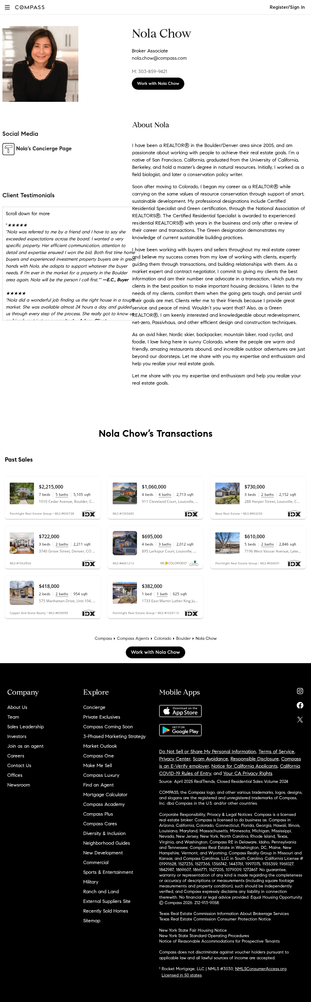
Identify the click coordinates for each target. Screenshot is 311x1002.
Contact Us (19, 765)
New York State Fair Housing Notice (193, 930)
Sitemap (91, 921)
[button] (7, 7)
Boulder (183, 638)
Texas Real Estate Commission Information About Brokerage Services (224, 913)
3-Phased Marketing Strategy (114, 736)
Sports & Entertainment (108, 872)
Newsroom (18, 785)
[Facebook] (300, 704)
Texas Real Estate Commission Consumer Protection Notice (215, 919)
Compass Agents (133, 638)
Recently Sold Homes (105, 911)
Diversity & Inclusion (104, 833)
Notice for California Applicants (244, 766)
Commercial (95, 862)
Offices (14, 775)
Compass (103, 638)
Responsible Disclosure (255, 759)
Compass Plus (98, 814)
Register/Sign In (287, 7)
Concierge (94, 707)
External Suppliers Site (107, 901)
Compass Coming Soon (108, 727)
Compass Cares (100, 824)
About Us (17, 707)
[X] (300, 718)
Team (13, 717)
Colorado (162, 638)
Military (90, 882)
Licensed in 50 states (182, 975)
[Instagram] (300, 690)
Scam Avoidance (210, 759)
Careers (15, 756)
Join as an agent (25, 746)
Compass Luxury (101, 775)
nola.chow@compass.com (159, 58)
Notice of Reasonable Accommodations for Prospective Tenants (219, 941)
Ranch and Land (101, 891)
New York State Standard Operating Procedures (204, 935)
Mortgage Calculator (105, 794)
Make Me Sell (97, 765)
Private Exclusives (101, 717)
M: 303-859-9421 (149, 71)
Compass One (98, 756)
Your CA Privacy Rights (247, 773)
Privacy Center (174, 759)
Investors (16, 736)
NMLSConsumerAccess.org (260, 968)
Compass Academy (104, 804)
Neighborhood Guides (106, 843)
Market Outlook (100, 746)
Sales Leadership (25, 727)
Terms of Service (276, 751)
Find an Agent (98, 785)
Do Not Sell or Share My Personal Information (207, 751)
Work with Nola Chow (158, 83)
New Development (103, 853)
